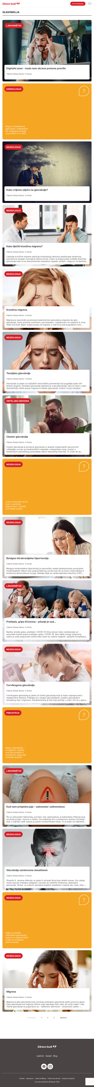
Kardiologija (13, 88)
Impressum (30, 1078)
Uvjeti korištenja (40, 1078)
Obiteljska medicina (17, 400)
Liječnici (40, 1056)
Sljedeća (63, 1017)
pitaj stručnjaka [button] (77, 4)
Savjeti (49, 1056)
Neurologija (13, 146)
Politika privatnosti (54, 1078)
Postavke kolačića (68, 1078)
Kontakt (22, 1078)
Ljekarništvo (13, 25)
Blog (55, 1056)
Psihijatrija (12, 712)
